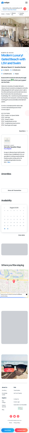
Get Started (9, 370)
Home (2, 14)
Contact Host (21, 430)
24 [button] (7, 225)
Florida (8, 14)
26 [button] (14, 225)
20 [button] (17, 222)
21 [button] (20, 222)
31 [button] (7, 228)
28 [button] (20, 225)
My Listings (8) (7, 148)
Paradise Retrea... (21, 14)
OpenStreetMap (4, 296)
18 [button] (11, 222)
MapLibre (3, 294)
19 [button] (14, 222)
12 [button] (14, 219)
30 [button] (4, 228)
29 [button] (23, 225)
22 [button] (23, 222)
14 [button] (20, 219)
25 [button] (11, 225)
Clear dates (21, 235)
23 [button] (4, 225)
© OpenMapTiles (14, 294)
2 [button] (4, 216)
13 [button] (17, 219)
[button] (4, 207)
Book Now (8, 430)
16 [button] (4, 222)
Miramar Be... (14, 14)
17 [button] (7, 222)
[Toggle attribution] (27, 294)
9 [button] (4, 219)
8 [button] (23, 216)
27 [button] (17, 225)
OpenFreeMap (8, 294)
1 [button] (23, 213)
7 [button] (20, 216)
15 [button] (23, 219)
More (8, 162)
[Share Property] (26, 19)
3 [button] (7, 216)
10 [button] (7, 219)
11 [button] (11, 219)
